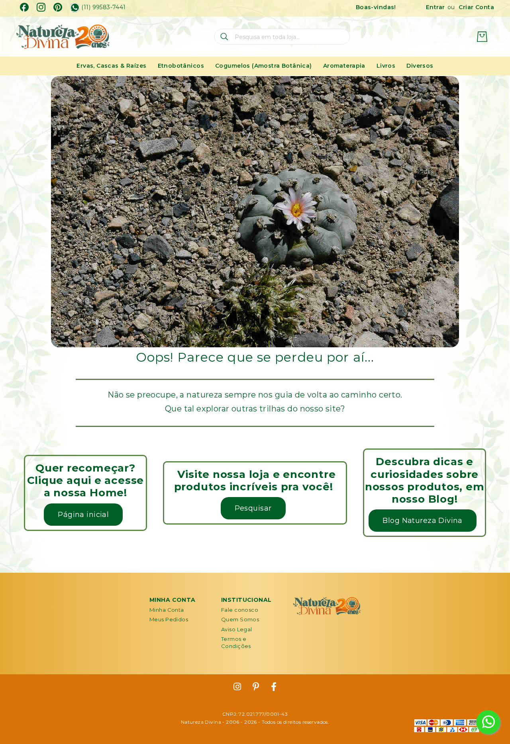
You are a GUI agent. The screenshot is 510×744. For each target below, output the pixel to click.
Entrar (435, 7)
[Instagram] (41, 7)
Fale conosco (239, 610)
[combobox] (282, 37)
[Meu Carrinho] (482, 37)
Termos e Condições (236, 642)
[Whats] (75, 7)
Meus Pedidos (168, 619)
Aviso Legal (236, 629)
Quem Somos (240, 619)
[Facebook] (24, 7)
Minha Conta (166, 610)
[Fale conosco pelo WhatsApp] (488, 722)
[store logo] (63, 37)
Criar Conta (476, 7)
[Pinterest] (57, 7)
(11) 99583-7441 (103, 7)
